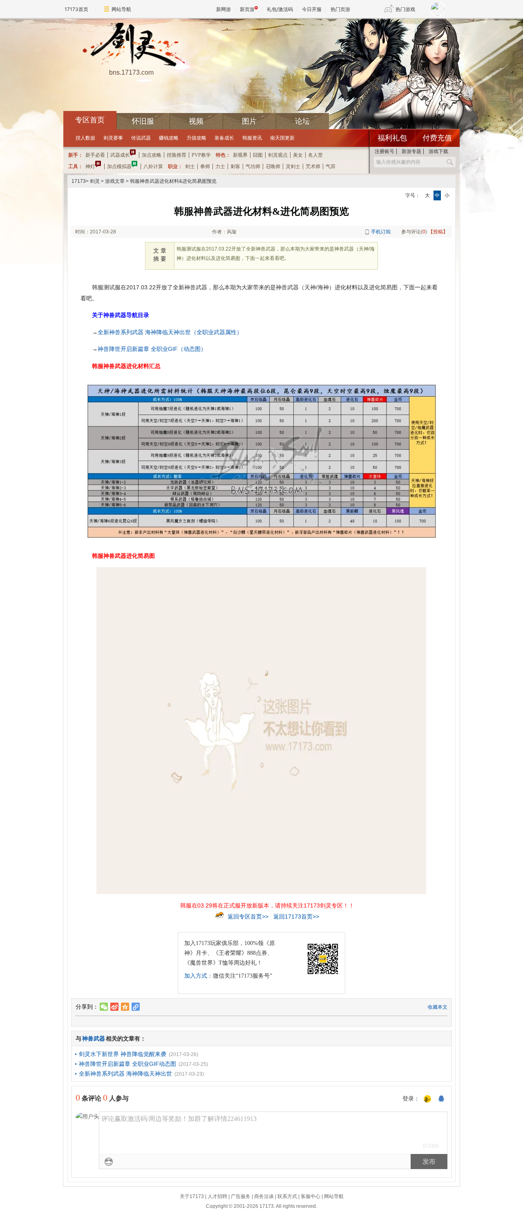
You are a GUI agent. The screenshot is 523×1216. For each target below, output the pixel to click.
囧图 (258, 155)
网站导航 (121, 9)
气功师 (253, 166)
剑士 (190, 166)
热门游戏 (405, 9)
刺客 (235, 166)
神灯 (90, 166)
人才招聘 (217, 1196)
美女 (298, 155)
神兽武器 (93, 1038)
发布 (429, 1161)
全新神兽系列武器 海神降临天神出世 (125, 1073)
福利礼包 (392, 138)
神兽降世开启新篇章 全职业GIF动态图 (127, 1064)
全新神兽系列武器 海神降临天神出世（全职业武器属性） (170, 332)
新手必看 (95, 155)
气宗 (330, 166)
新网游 (223, 9)
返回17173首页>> (296, 916)
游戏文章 (115, 181)
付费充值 (437, 138)
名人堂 (315, 155)
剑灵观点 (278, 155)
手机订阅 (381, 232)
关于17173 (192, 1196)
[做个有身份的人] (427, 1099)
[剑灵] (131, 45)
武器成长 (120, 155)
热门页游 (340, 9)
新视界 (240, 155)
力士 (220, 166)
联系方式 (287, 1196)
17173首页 (76, 9)
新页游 (247, 9)
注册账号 (384, 151)
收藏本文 (437, 1007)
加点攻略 (151, 155)
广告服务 (240, 1196)
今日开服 (312, 9)
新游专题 (411, 151)
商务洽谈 (264, 1196)
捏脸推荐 (176, 155)
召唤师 (273, 166)
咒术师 (313, 166)
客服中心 (310, 1196)
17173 (79, 181)
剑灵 (95, 181)
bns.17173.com (131, 72)
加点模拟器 (119, 166)
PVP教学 (201, 155)
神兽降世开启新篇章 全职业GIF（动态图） (152, 349)
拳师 (205, 166)
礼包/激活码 (280, 9)
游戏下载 (438, 151)
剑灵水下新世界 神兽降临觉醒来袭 (122, 1054)
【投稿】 (438, 232)
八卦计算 (153, 166)
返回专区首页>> (248, 916)
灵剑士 (293, 166)
